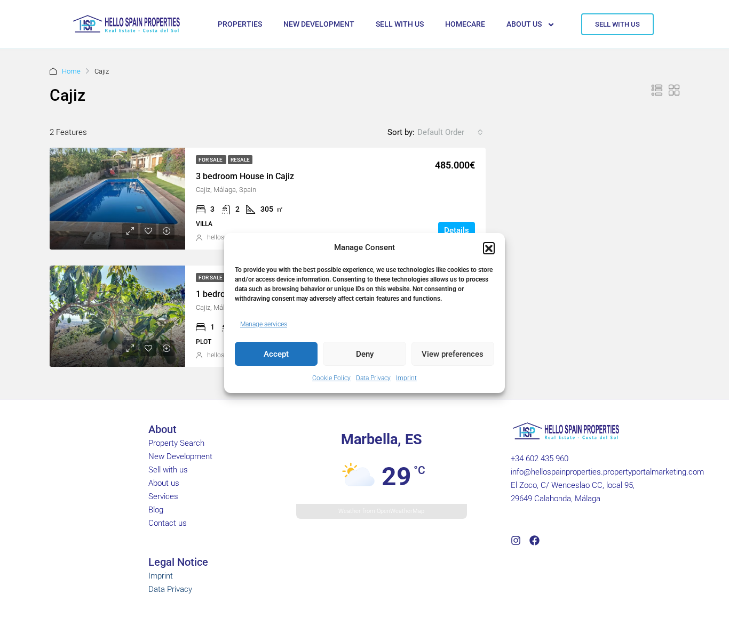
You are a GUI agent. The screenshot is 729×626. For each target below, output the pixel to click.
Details (456, 230)
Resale (240, 160)
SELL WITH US (400, 24)
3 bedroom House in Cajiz (245, 176)
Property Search (176, 443)
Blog (155, 510)
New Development (180, 456)
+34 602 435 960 (539, 458)
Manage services (263, 324)
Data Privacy (373, 378)
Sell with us (168, 470)
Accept (276, 354)
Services (163, 496)
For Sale (211, 160)
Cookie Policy (331, 378)
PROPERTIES (240, 24)
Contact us (167, 523)
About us (163, 483)
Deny (365, 354)
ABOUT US (524, 24)
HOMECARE (465, 24)
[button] (489, 248)
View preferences (453, 354)
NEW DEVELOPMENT (318, 24)
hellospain (221, 237)
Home (71, 71)
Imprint (406, 378)
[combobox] (450, 132)
